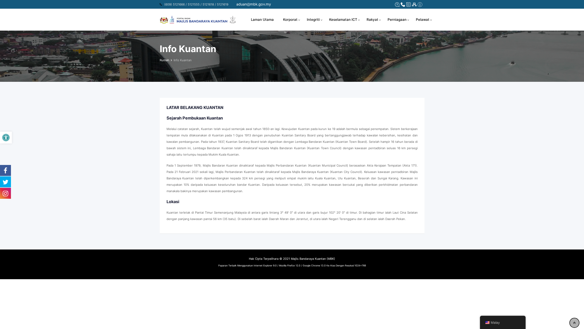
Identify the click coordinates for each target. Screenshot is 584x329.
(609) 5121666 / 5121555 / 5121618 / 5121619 (196, 4)
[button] (6, 137)
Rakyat (372, 19)
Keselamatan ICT (343, 19)
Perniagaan (397, 19)
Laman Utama (262, 19)
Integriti (313, 19)
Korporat (290, 19)
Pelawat (422, 19)
